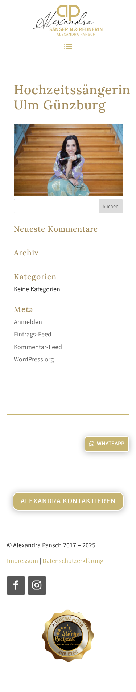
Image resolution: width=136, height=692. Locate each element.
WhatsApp (110, 444)
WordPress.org (34, 359)
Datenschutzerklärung (72, 560)
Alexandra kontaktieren (68, 501)
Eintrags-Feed (32, 334)
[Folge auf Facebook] (16, 585)
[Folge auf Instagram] (37, 585)
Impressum (22, 560)
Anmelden (28, 322)
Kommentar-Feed (38, 347)
